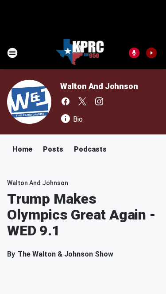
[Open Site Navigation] (12, 53)
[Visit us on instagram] (99, 101)
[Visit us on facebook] (65, 101)
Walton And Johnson (99, 86)
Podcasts (90, 149)
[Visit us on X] (82, 101)
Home (22, 149)
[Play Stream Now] (151, 53)
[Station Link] (80, 53)
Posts (53, 149)
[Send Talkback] (134, 53)
